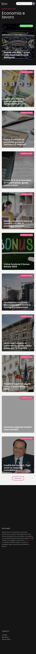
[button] (13, 3)
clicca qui (27, 540)
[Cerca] (33, 3)
